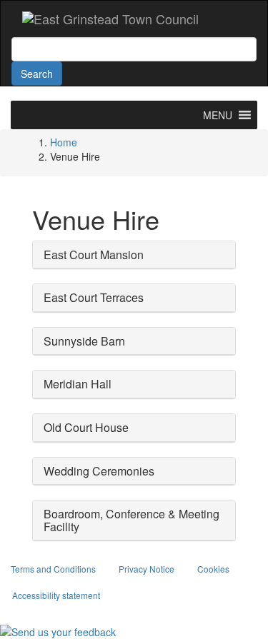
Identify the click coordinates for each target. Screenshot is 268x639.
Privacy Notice (146, 569)
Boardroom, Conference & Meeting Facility (131, 520)
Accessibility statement (56, 595)
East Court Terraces (94, 297)
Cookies (213, 569)
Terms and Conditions (53, 569)
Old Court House (86, 427)
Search (37, 73)
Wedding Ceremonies (99, 471)
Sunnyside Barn (84, 341)
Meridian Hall (77, 384)
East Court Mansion (94, 254)
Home (63, 142)
